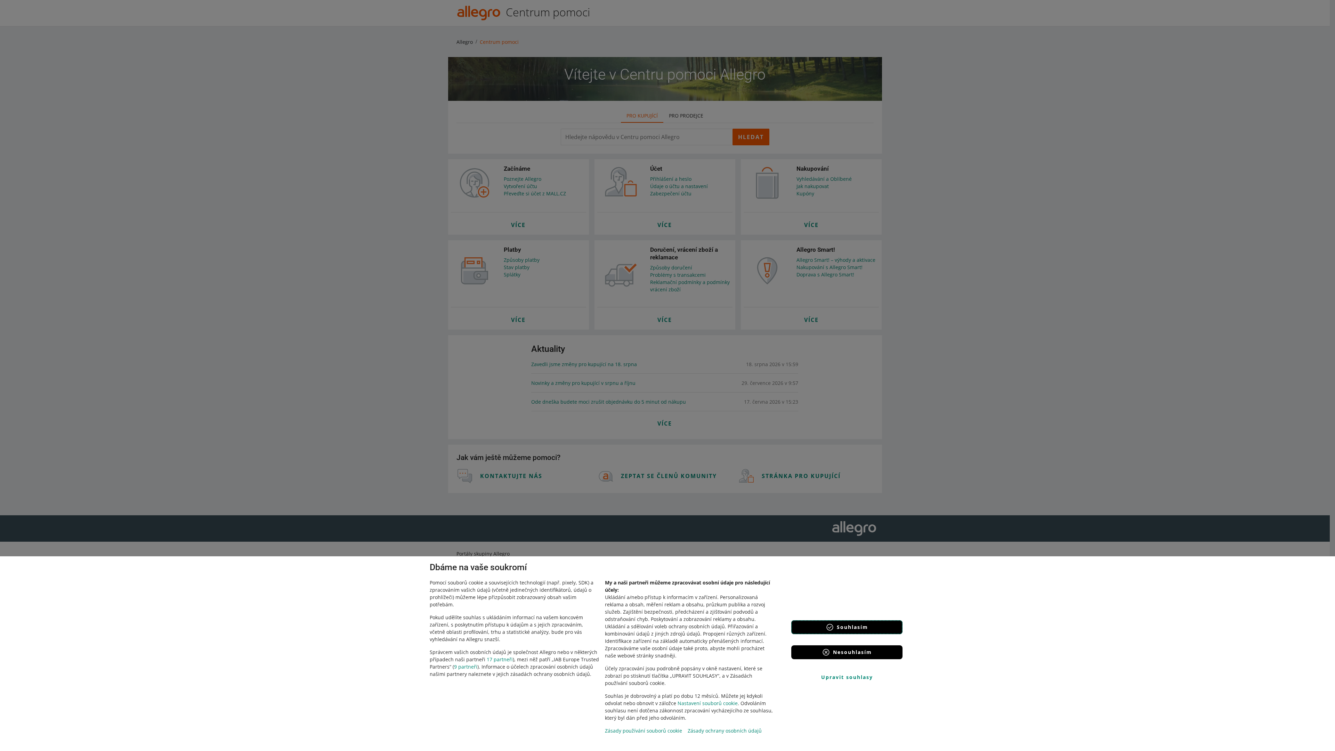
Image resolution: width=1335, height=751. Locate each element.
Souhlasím (852, 627)
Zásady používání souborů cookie (643, 730)
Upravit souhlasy (847, 677)
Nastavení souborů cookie (708, 703)
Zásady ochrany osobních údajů (725, 730)
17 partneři (500, 659)
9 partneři (465, 666)
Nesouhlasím (852, 652)
